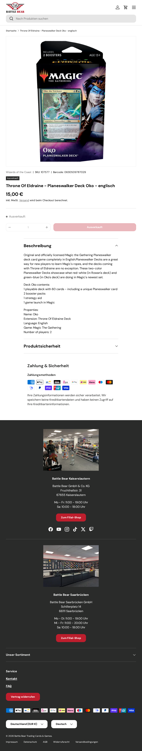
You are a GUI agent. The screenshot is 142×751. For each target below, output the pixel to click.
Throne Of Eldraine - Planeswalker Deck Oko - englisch (48, 31)
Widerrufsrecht (61, 741)
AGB (45, 741)
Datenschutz (30, 741)
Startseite (11, 31)
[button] (126, 7)
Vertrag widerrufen (23, 696)
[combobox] (71, 19)
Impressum (12, 741)
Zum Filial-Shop (71, 517)
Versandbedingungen (86, 741)
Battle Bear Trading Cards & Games (33, 736)
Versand (24, 200)
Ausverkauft (94, 227)
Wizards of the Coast (18, 172)
